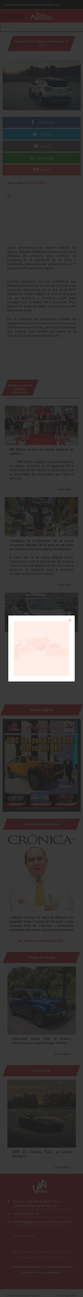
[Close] (70, 621)
